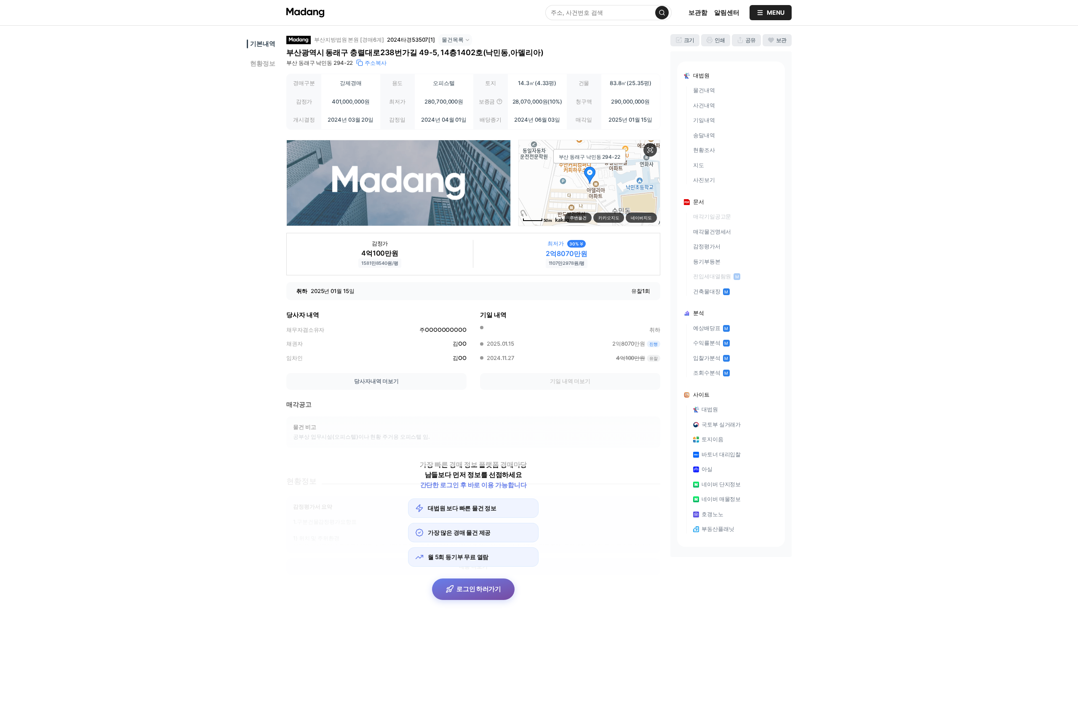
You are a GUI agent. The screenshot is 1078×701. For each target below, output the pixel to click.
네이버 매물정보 (721, 499)
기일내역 (704, 120)
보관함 (697, 12)
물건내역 (704, 90)
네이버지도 (641, 217)
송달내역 (704, 135)
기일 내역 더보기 (570, 381)
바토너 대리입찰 (721, 454)
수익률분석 (710, 342)
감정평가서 (706, 246)
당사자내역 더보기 (376, 381)
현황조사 (704, 150)
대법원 (710, 409)
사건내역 (704, 105)
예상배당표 (710, 328)
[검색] (662, 12)
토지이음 (712, 439)
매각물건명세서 (712, 231)
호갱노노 (712, 514)
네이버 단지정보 (721, 484)
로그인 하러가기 (478, 589)
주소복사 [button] (376, 62)
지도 (698, 165)
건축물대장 (710, 291)
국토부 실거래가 (721, 424)
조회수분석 (710, 372)
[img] (499, 101)
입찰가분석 (710, 357)
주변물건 (578, 217)
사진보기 (704, 179)
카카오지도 (608, 217)
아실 (707, 469)
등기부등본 (706, 261)
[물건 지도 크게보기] (650, 150)
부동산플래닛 (718, 528)
